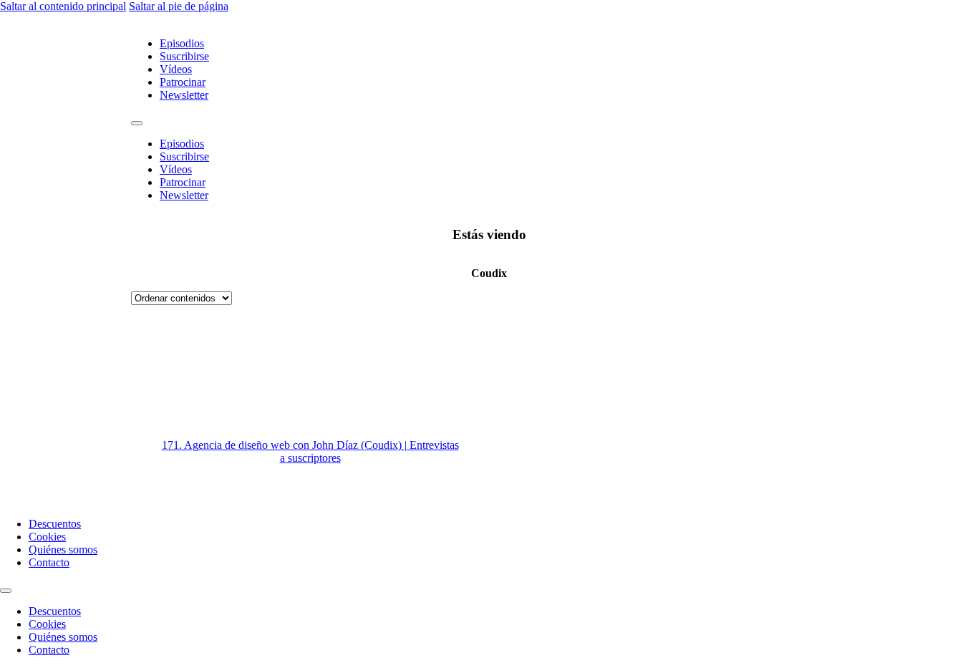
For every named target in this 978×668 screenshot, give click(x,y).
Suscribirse (184, 56)
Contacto (49, 562)
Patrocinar (182, 82)
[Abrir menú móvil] (136, 123)
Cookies (47, 537)
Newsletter (184, 95)
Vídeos (176, 69)
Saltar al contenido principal (63, 6)
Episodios (182, 43)
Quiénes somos (63, 549)
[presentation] (668, 405)
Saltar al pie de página (178, 6)
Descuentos (55, 524)
